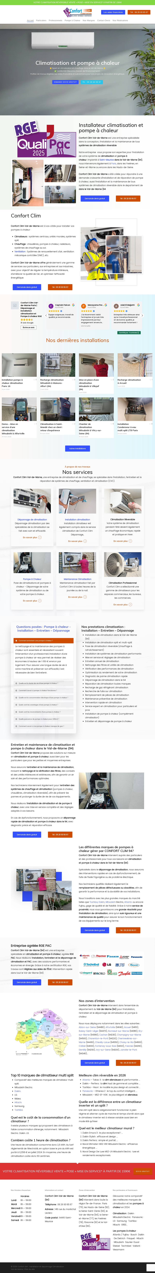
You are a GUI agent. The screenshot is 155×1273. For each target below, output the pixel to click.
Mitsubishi (110, 902)
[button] (95, 199)
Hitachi (18, 1102)
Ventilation (20, 251)
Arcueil (127, 1027)
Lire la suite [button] (53, 326)
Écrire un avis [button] (28, 327)
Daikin (102, 902)
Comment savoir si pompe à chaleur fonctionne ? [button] (38, 690)
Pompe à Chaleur (32, 579)
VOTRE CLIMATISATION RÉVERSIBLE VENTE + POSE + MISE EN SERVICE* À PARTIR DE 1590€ (77, 2)
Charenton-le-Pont (98, 1038)
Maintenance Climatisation (77, 579)
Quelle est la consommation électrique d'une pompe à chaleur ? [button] (43, 697)
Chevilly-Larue (102, 1042)
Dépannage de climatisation (32, 519)
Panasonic (87, 1091)
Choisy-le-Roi (126, 1042)
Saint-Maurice (107, 159)
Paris (113, 163)
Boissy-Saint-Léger (88, 1031)
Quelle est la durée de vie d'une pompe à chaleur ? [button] (38, 683)
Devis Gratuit (143, 1171)
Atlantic (128, 902)
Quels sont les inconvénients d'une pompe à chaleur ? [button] (40, 712)
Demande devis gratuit (65, 82)
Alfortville (110, 1027)
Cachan (103, 1034)
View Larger (13, 363)
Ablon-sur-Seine (87, 1027)
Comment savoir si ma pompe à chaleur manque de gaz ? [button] (41, 726)
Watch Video (13, 407)
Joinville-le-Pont (128, 1049)
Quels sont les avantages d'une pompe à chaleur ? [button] (38, 705)
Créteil (82, 1046)
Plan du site (30, 1269)
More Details (25, 363)
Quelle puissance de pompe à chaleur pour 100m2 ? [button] (39, 719)
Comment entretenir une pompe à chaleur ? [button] (36, 640)
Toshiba (93, 902)
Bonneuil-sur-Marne (118, 1031)
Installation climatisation (77, 519)
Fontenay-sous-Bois (105, 1046)
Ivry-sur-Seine (103, 1049)
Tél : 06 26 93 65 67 (91, 82)
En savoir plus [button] (30, 537)
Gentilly (82, 1049)
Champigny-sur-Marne (129, 1034)
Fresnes (129, 1046)
